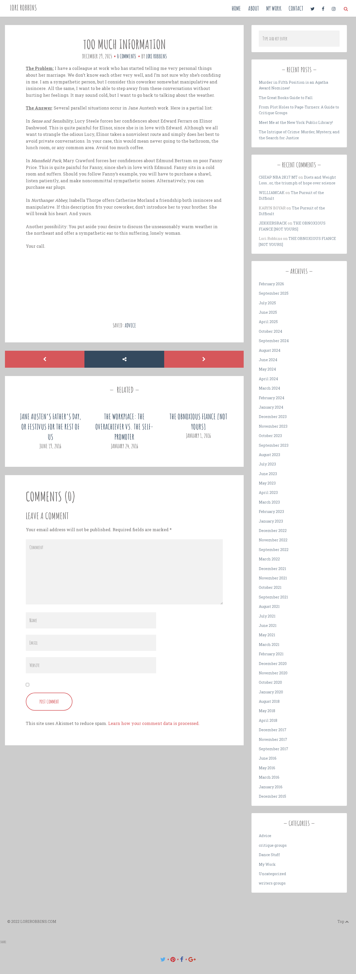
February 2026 (271, 283)
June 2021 (268, 625)
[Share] (124, 359)
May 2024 (267, 369)
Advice (130, 325)
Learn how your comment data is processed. (154, 723)
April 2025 (268, 321)
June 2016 (268, 758)
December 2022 (273, 530)
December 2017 (272, 729)
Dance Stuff (269, 854)
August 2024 (269, 350)
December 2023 (273, 416)
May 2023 (267, 483)
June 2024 (268, 359)
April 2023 (268, 492)
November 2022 (273, 539)
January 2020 (271, 691)
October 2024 (270, 331)
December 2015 (272, 796)
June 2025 (268, 312)
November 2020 (273, 672)
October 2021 (270, 587)
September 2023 (274, 445)
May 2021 (267, 634)
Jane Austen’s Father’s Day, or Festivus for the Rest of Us (50, 426)
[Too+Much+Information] (162, 959)
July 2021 (267, 616)
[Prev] (44, 359)
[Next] (204, 359)
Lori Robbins (23, 7)
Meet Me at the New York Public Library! (296, 122)
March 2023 (269, 502)
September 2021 (273, 597)
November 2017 (273, 739)
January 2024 (271, 407)
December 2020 (273, 663)
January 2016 (271, 786)
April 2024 (268, 378)
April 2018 (268, 720)
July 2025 (267, 302)
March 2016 (269, 777)
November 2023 (273, 426)
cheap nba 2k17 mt (278, 177)
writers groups (272, 883)
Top (341, 921)
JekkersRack (273, 223)
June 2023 (268, 473)
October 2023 (270, 435)
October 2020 (270, 682)
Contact (296, 8)
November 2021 (273, 578)
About (253, 8)
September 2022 (274, 549)
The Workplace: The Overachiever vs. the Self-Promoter (124, 426)
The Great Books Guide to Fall (286, 97)
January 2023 (271, 521)
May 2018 (267, 710)
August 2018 (269, 701)
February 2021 (271, 653)
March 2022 (269, 558)
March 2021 (269, 644)
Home (236, 8)
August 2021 (269, 606)
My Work (273, 8)
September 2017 (273, 748)
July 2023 (267, 464)
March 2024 (269, 388)
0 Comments (126, 56)
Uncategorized (272, 873)
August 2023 (269, 454)
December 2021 (272, 568)
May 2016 (267, 767)
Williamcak (272, 192)
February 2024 (271, 397)
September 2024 (274, 340)
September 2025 (274, 293)
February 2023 (271, 511)
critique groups (273, 845)
